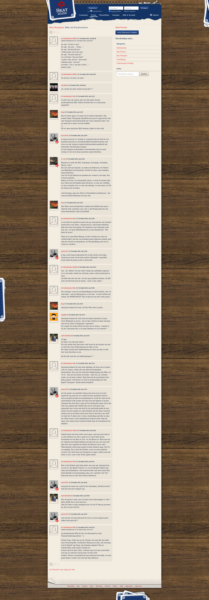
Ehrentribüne (104, 15)
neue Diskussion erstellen (127, 32)
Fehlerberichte (121, 48)
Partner (115, 586)
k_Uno (63, 159)
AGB (121, 586)
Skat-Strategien (56, 27)
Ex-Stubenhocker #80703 (69, 38)
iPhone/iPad (70, 586)
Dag (62, 112)
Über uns (107, 586)
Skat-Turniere (121, 51)
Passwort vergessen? (129, 11)
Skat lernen (99, 586)
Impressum (138, 586)
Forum (93, 15)
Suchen (144, 74)
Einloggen (144, 8)
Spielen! (156, 15)
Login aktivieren (97, 11)
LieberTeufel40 (65, 336)
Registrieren (93, 8)
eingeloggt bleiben (115, 11)
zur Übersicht (53, 569)
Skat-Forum (121, 27)
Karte (91, 586)
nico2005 (64, 85)
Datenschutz (128, 586)
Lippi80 (63, 315)
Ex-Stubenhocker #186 (68, 96)
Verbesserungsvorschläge (125, 63)
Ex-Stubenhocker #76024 (69, 430)
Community (83, 15)
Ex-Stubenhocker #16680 (69, 267)
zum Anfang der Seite (67, 569)
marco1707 (64, 135)
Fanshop (84, 586)
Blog (78, 586)
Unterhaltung (121, 59)
